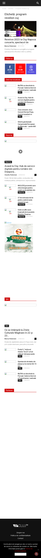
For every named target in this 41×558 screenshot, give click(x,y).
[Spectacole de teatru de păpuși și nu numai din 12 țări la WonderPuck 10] (10, 364)
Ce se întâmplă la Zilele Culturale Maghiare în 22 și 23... (19, 333)
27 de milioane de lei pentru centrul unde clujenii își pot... (25, 200)
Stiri (6, 35)
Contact (20, 538)
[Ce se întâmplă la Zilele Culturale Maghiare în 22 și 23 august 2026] (20, 315)
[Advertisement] (20, 273)
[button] (38, 3)
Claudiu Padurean (11, 175)
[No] (38, 550)
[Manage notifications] (36, 554)
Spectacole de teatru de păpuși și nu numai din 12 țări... (27, 364)
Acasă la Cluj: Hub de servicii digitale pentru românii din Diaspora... (26, 100)
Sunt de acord (20, 554)
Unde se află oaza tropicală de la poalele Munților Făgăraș (26, 212)
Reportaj (21, 104)
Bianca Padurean (10, 46)
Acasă (4, 8)
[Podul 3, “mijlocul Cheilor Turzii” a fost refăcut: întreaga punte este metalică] (10, 352)
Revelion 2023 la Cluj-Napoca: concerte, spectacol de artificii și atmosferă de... (20, 42)
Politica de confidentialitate (21, 535)
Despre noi (21, 533)
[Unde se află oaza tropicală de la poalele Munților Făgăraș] (10, 213)
